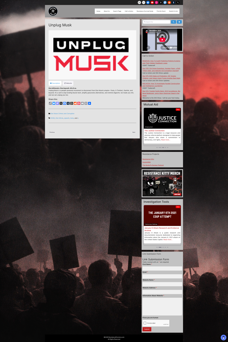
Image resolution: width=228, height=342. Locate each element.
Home (98, 11)
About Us (107, 11)
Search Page (117, 11)
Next (133, 132)
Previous (52, 132)
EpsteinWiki (146, 164)
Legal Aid (148, 127)
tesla (72, 118)
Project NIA (149, 131)
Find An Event (161, 11)
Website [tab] (69, 83)
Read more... (149, 142)
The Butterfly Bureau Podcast (153, 167)
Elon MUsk (59, 118)
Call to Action (129, 11)
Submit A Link (173, 11)
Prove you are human (150, 322)
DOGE (52, 118)
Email (145, 277)
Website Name (148, 284)
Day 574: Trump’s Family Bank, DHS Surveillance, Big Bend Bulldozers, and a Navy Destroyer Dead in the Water (161, 93)
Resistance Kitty (148, 161)
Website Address (149, 292)
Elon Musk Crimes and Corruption (62, 113)
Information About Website (153, 300)
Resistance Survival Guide (145, 11)
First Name (147, 269)
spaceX (66, 118)
